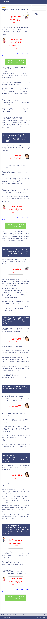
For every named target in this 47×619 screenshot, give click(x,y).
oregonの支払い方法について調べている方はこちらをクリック (16, 61)
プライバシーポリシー (6, 617)
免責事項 (13, 617)
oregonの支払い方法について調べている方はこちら (16, 225)
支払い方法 (5, 2)
